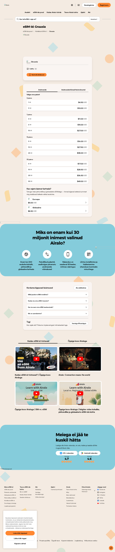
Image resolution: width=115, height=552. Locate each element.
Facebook (102, 489)
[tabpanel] (57, 138)
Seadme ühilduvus (25, 497)
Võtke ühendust (39, 497)
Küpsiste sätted (20, 544)
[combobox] (57, 19)
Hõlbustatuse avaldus (90, 541)
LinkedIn (101, 500)
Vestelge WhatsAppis (79, 323)
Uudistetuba (69, 500)
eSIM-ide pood (38, 12)
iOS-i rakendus (68, 453)
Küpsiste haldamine (67, 541)
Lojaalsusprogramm (10, 506)
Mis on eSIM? (23, 492)
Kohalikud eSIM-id (40, 31)
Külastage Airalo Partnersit (86, 490)
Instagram (102, 492)
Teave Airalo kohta (71, 12)
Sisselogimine (89, 5)
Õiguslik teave (55, 541)
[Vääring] (79, 5)
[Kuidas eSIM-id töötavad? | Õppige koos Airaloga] (36, 359)
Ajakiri (83, 12)
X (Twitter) (102, 495)
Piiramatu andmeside (10, 492)
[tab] (42, 90)
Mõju (67, 492)
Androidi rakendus (90, 453)
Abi (89, 12)
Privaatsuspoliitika (44, 541)
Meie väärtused (70, 495)
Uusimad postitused (56, 489)
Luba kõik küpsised (20, 533)
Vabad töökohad (71, 503)
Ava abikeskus (81, 288)
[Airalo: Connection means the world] (80, 359)
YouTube (101, 503)
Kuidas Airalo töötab (54, 12)
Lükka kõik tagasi (20, 538)
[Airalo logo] (9, 5)
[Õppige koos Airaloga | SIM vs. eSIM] (36, 393)
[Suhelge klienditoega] (111, 548)
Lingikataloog (79, 541)
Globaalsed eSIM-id (10, 495)
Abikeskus (38, 489)
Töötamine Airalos (71, 506)
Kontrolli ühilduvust (38, 75)
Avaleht (27, 12)
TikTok (101, 498)
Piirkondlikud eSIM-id (10, 498)
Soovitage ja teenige (10, 503)
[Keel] (72, 5)
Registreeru (104, 5)
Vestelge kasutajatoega (39, 493)
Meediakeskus (70, 498)
